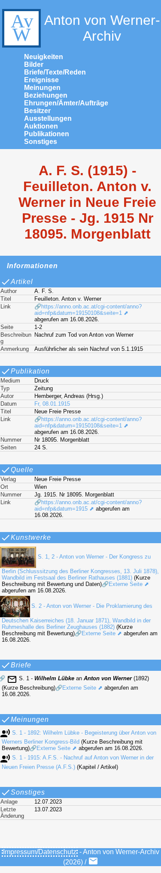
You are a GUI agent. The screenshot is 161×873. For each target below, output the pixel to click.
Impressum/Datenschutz (39, 851)
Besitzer (37, 110)
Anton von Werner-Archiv (102, 28)
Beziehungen (45, 95)
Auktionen (41, 126)
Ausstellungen (48, 118)
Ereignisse (41, 80)
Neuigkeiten (43, 56)
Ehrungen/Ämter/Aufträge (66, 103)
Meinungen (42, 87)
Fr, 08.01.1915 (52, 404)
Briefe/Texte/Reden (55, 72)
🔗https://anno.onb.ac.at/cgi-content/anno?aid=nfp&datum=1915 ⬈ (88, 505)
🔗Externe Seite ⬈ (125, 584)
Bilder (33, 64)
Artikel (22, 281)
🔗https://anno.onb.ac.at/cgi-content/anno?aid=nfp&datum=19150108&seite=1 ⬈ (88, 309)
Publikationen (46, 134)
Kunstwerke (31, 537)
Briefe (21, 665)
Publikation (30, 371)
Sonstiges (40, 141)
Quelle (22, 469)
